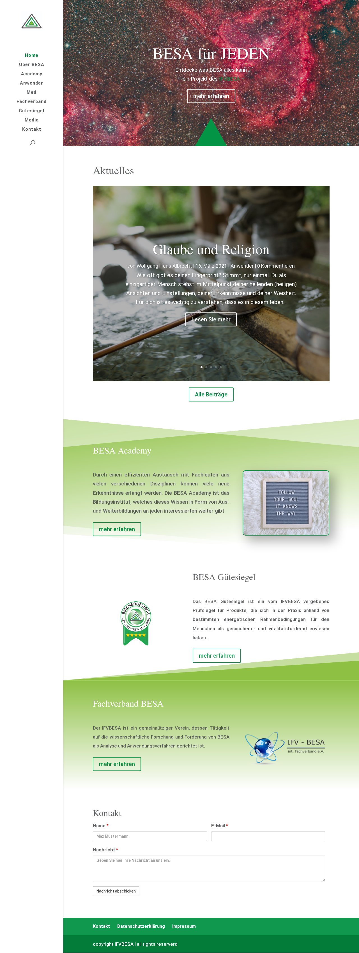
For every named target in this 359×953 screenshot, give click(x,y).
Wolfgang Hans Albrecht (164, 266)
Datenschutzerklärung (141, 926)
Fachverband (32, 102)
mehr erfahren (211, 96)
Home (31, 55)
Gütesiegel (31, 111)
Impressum (184, 926)
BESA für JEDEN (211, 53)
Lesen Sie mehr (211, 319)
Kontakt (31, 129)
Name (101, 825)
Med (31, 92)
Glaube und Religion (211, 248)
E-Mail (219, 825)
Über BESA (31, 65)
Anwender (31, 83)
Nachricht (105, 849)
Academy (31, 74)
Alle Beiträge (211, 394)
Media (32, 120)
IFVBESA (229, 79)
